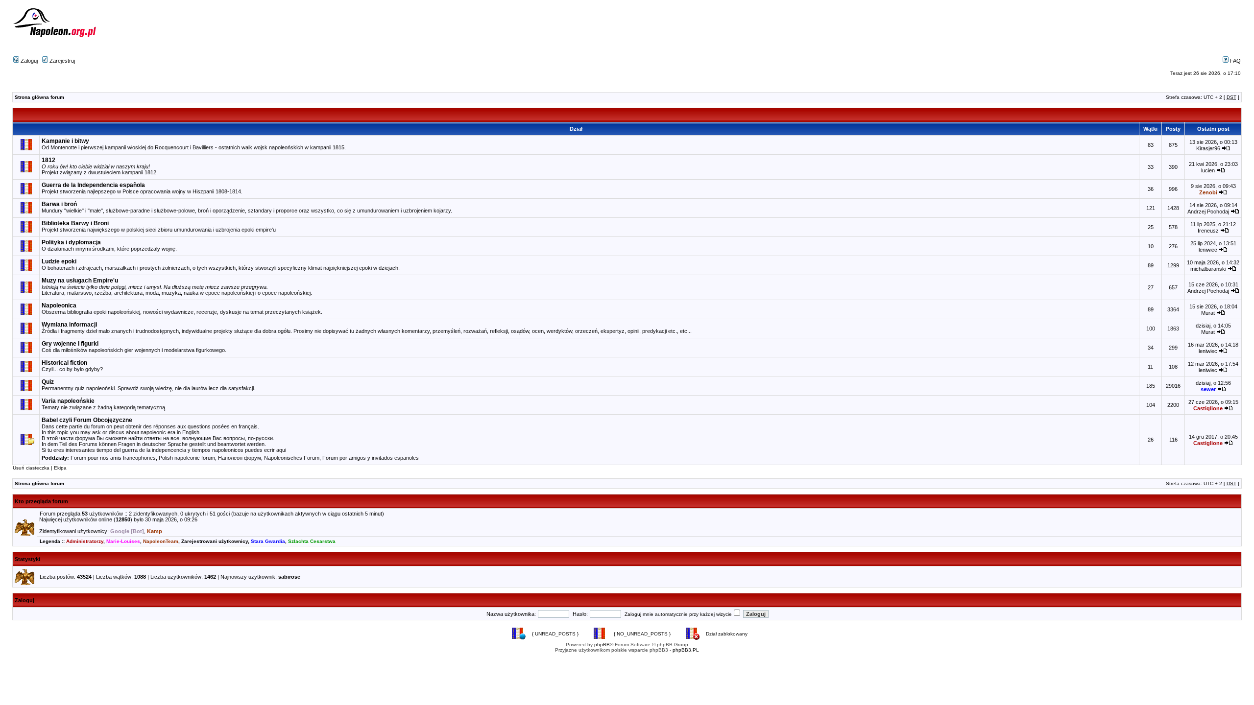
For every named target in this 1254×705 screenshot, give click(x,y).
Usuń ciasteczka (31, 467)
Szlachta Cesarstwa (312, 541)
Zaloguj (28, 61)
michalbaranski (1208, 269)
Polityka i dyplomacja (71, 242)
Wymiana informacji (69, 324)
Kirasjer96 (1208, 148)
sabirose (289, 577)
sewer (1208, 389)
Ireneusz (1208, 231)
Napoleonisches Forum (291, 458)
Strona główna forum (39, 97)
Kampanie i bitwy (65, 141)
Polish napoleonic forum (187, 458)
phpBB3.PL (686, 650)
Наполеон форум (239, 458)
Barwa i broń (59, 204)
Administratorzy (84, 541)
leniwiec (1208, 250)
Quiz (48, 381)
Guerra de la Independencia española (93, 185)
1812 (48, 160)
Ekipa (60, 467)
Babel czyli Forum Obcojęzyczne (87, 420)
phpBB (602, 644)
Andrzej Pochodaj (1208, 211)
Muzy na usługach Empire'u (80, 280)
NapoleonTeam (160, 541)
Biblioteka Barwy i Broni (75, 223)
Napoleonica (59, 305)
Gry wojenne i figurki (70, 343)
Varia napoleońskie (68, 401)
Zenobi (1208, 192)
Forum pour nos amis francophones (113, 458)
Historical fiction (64, 362)
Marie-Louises (123, 541)
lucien (1208, 170)
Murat (1208, 313)
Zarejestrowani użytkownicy (214, 541)
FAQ (1235, 61)
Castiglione (1208, 408)
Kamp (154, 531)
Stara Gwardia (268, 541)
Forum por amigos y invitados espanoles (370, 458)
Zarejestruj (61, 61)
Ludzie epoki (59, 261)
